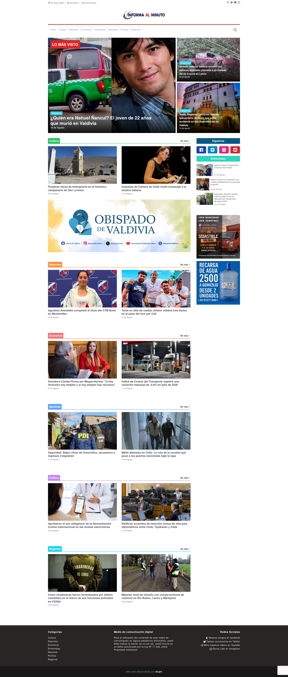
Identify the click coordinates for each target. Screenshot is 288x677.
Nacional (113, 29)
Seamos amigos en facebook (224, 637)
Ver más (184, 140)
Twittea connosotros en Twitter (223, 641)
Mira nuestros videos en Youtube (221, 644)
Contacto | (75, 2)
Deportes (73, 29)
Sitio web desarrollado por (144, 671)
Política (124, 29)
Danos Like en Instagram (226, 648)
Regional (135, 29)
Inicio (53, 29)
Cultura (62, 29)
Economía (86, 29)
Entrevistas (100, 29)
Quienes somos (88, 2)
